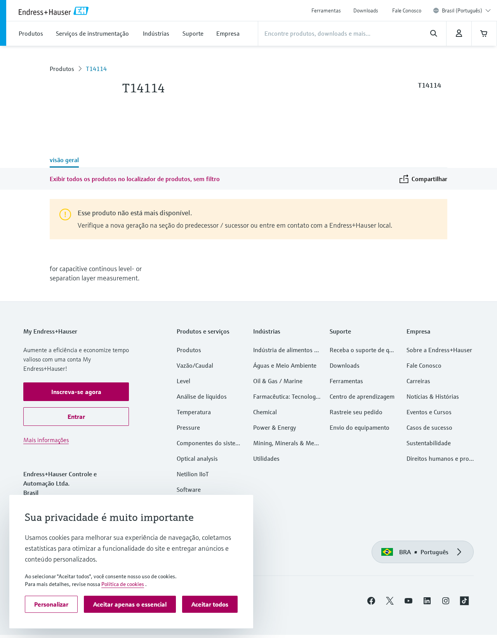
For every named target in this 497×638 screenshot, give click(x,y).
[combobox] (466, 10)
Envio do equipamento (359, 427)
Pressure (188, 427)
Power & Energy (274, 427)
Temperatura (194, 412)
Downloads (365, 10)
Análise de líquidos (202, 396)
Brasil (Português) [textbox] (462, 10)
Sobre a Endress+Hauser (439, 350)
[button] (76, 391)
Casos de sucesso (429, 427)
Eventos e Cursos (429, 412)
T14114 (96, 69)
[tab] (64, 160)
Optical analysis (197, 458)
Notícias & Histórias (433, 396)
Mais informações (46, 440)
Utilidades (266, 458)
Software (189, 489)
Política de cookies (122, 584)
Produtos (62, 69)
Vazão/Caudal (195, 365)
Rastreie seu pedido (356, 412)
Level (183, 381)
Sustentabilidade (429, 443)
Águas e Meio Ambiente (284, 365)
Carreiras (418, 381)
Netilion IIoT (193, 474)
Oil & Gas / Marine (277, 381)
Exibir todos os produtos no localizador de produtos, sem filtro (135, 179)
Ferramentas (326, 10)
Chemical (265, 412)
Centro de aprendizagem (362, 396)
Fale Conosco (406, 10)
